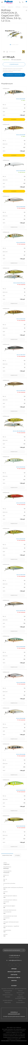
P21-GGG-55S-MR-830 (20, 718)
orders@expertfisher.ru (15, 960)
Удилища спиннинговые (7, 988)
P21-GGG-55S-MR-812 (21, 682)
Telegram (10, 965)
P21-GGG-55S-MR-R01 (20, 170)
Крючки (20, 994)
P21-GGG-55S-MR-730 (20, 610)
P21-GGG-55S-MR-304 (20, 467)
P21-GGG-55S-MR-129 (21, 318)
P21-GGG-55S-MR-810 (20, 646)
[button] (10, 44)
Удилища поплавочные (20, 988)
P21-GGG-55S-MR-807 (20, 98)
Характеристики (7, 855)
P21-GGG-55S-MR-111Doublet (19, 282)
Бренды (14, 968)
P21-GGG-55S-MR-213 (21, 390)
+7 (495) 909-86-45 (14, 955)
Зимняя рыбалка (20, 1002)
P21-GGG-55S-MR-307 (20, 538)
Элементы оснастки (8, 994)
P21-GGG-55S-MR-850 (20, 754)
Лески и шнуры (20, 992)
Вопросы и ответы (14, 977)
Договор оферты (5, 1040)
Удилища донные (7, 990)
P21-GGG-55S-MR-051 (21, 206)
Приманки (7, 992)
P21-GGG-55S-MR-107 (20, 242)
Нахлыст (20, 1000)
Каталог (14, 985)
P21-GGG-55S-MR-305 (20, 502)
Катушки (20, 990)
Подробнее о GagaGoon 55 (14, 74)
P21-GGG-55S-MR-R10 (20, 790)
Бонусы (14, 980)
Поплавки (7, 996)
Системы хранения (7, 1000)
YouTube (14, 965)
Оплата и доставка (14, 971)
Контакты (14, 974)
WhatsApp (17, 965)
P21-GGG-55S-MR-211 (21, 354)
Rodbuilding (7, 1002)
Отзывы (17, 855)
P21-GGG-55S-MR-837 (20, 134)
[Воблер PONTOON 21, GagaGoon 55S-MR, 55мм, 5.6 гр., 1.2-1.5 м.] (14, 34)
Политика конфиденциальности (18, 1040)
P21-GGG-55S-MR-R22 (20, 826)
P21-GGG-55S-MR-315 (21, 574)
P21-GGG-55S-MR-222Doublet (19, 431)
